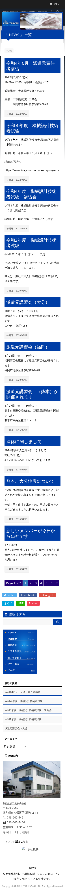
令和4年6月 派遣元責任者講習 (22, 692)
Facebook (29, 595)
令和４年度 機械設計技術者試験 (24, 701)
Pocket (33, 603)
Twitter (11, 595)
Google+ (48, 595)
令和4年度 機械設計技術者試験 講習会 (28, 710)
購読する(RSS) (17, 614)
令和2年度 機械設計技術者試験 (23, 719)
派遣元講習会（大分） (17, 728)
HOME (9, 50)
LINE (20, 603)
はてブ (8, 603)
